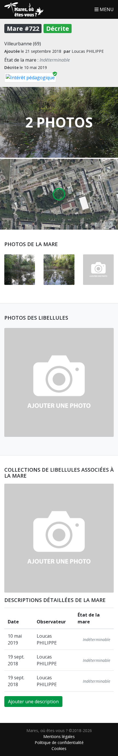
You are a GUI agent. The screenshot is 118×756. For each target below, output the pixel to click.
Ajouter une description (33, 701)
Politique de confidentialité (59, 742)
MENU (106, 9)
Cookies (59, 748)
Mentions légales (59, 736)
